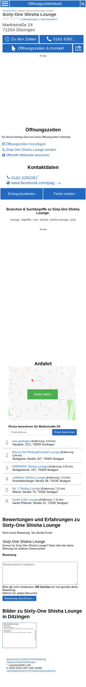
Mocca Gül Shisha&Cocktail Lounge (35, 452)
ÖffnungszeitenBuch (45, 4)
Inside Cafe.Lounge (25, 499)
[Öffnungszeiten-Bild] (19, 647)
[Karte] (78, 48)
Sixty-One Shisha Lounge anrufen (31, 149)
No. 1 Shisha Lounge (26, 488)
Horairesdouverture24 (43, 671)
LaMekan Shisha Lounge (28, 477)
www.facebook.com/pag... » (36, 182)
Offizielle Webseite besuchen (27, 155)
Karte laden (42, 394)
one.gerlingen (21, 441)
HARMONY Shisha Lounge (30, 466)
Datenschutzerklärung (33, 659)
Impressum (12, 659)
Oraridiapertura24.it (17, 671)
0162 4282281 (24, 178)
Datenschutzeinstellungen (21, 662)
